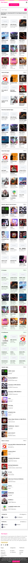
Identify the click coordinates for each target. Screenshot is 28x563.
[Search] (25, 10)
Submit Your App (4, 542)
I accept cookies (16, 561)
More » (24, 72)
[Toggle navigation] (26, 2)
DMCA (2, 556)
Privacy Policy (4, 555)
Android (18, 524)
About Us (3, 550)
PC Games (5, 517)
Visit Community (14, 4)
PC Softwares (19, 517)
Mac (4, 527)
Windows (5, 524)
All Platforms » (23, 521)
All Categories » (23, 514)
